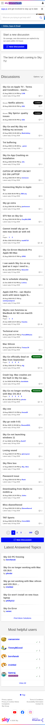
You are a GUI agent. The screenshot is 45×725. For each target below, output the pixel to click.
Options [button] (37, 77)
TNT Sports (8, 517)
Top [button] (23, 695)
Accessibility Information (35, 702)
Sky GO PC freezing (13, 557)
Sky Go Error (10, 608)
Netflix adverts (15, 103)
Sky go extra (9, 203)
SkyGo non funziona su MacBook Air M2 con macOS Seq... (17, 313)
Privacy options (7, 699)
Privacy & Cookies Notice (10, 702)
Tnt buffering (9, 142)
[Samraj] (13, 677)
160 (30, 532)
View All (22, 683)
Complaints (6, 704)
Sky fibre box (9, 463)
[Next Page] (37, 532)
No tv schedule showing (15, 279)
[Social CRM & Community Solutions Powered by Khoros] (37, 720)
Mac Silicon (9, 344)
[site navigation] (2, 3)
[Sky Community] (13, 3)
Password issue (11, 476)
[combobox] (20, 17)
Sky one (7, 409)
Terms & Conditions (36, 699)
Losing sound (10, 450)
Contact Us (39, 704)
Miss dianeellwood (12, 505)
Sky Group (5, 706)
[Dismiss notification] (42, 9)
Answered (37, 357)
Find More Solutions (22, 618)
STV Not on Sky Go (13, 216)
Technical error (10, 331)
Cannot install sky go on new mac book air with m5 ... (16, 231)
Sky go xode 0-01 (12, 421)
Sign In (42, 3)
